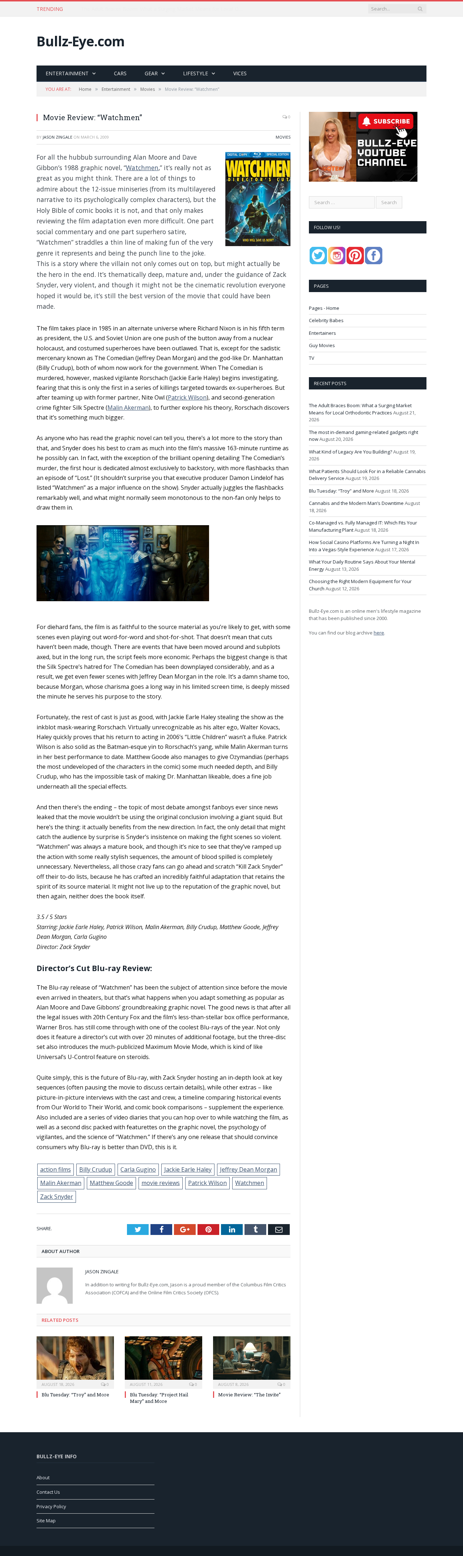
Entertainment (67, 73)
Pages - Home (324, 308)
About (43, 1477)
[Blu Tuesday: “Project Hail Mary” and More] (163, 1361)
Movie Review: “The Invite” (249, 1394)
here (379, 632)
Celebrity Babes (326, 320)
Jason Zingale (57, 137)
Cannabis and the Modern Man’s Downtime (356, 503)
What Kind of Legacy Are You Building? (350, 451)
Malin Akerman (128, 408)
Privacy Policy (51, 1506)
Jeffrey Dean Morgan (248, 1169)
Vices (240, 73)
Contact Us (48, 1492)
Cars (120, 73)
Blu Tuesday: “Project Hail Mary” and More (159, 1397)
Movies (283, 137)
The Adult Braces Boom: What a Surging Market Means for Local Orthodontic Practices (360, 409)
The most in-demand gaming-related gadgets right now (146, 9)
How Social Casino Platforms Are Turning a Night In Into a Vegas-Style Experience (364, 546)
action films (55, 1169)
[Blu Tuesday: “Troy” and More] (75, 1361)
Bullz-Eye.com (80, 41)
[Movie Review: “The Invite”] (251, 1361)
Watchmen (142, 167)
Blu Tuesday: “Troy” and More (75, 1394)
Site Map (46, 1520)
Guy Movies (322, 345)
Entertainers (322, 333)
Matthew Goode (111, 1183)
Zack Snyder (56, 1197)
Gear (151, 73)
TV (311, 358)
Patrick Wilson (187, 397)
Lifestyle (195, 73)
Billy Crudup (95, 1169)
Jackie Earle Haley (188, 1169)
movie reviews (160, 1183)
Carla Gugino (138, 1169)
